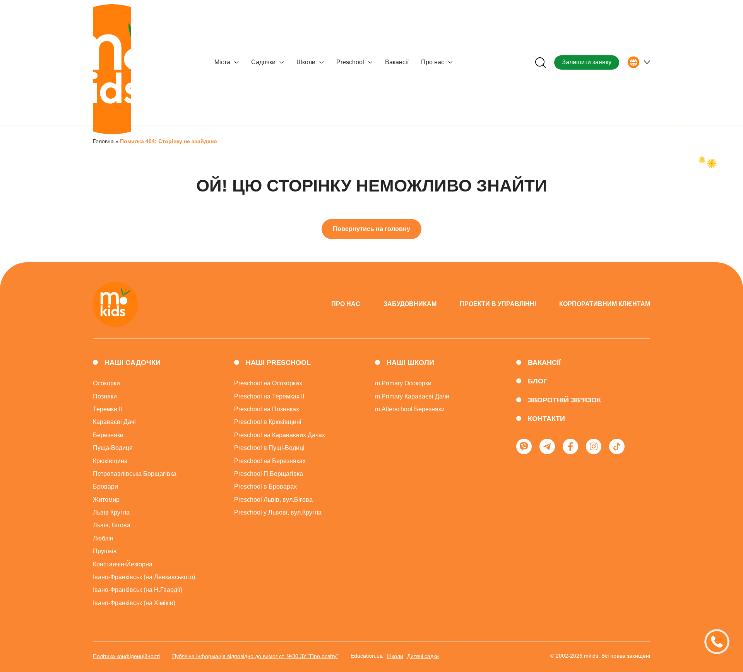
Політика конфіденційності (126, 656)
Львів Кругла (111, 512)
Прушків (105, 551)
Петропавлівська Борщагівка (134, 473)
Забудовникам (410, 304)
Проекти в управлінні (498, 304)
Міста (222, 62)
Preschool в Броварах (265, 486)
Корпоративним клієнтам (604, 304)
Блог (537, 381)
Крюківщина (110, 461)
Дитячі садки (423, 656)
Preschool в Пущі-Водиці (269, 448)
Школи (305, 62)
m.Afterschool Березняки (410, 409)
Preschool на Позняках (266, 409)
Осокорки (106, 383)
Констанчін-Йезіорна (122, 564)
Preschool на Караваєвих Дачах (279, 435)
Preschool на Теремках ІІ (269, 396)
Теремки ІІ (107, 409)
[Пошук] (540, 62)
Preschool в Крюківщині (267, 422)
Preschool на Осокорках (268, 383)
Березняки (108, 435)
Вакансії (397, 62)
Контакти (546, 418)
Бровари (105, 486)
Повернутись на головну (371, 229)
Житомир (106, 499)
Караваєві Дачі (114, 422)
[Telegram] (547, 446)
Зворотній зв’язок (564, 400)
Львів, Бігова (111, 525)
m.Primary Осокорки (403, 383)
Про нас (432, 62)
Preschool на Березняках (270, 461)
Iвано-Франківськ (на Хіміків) (134, 603)
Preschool (350, 62)
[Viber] (524, 446)
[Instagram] (593, 446)
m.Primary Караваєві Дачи (412, 396)
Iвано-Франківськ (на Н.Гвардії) (137, 590)
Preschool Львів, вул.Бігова (273, 499)
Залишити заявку (586, 62)
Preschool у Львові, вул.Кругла (278, 512)
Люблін (103, 538)
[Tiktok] (617, 446)
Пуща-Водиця (113, 448)
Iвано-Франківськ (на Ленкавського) (144, 577)
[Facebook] (570, 446)
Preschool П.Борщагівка (268, 473)
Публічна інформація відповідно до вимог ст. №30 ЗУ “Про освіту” (255, 656)
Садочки (263, 62)
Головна (103, 141)
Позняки (105, 396)
